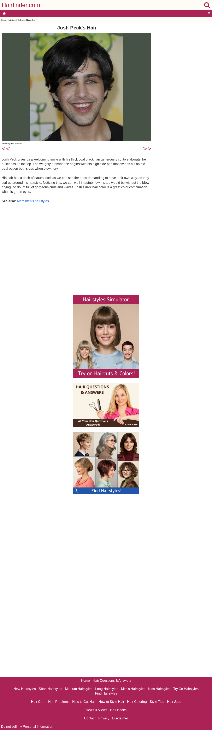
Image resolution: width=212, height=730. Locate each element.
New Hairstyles (24, 689)
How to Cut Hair (84, 701)
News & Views (96, 710)
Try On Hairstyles (186, 689)
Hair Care (38, 701)
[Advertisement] (77, 248)
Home (3, 20)
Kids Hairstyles (159, 689)
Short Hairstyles (50, 689)
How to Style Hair (111, 701)
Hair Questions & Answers (112, 680)
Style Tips (157, 701)
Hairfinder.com (21, 5)
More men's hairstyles (33, 201)
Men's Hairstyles (133, 689)
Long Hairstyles (106, 689)
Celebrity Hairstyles (26, 20)
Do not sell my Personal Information (27, 726)
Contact (89, 718)
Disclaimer (120, 718)
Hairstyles (12, 20)
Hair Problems (58, 701)
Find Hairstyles (106, 693)
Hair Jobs (174, 701)
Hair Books (118, 710)
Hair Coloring (137, 701)
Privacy (103, 718)
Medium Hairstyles (78, 689)
